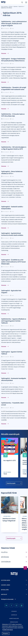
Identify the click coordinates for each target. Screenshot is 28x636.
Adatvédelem (14, 614)
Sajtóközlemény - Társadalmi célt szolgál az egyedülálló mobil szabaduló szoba (13, 88)
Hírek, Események (4, 6)
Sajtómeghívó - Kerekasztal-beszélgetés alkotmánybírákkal (13, 379)
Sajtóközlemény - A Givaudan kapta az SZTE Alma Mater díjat (13, 115)
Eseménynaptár (11, 483)
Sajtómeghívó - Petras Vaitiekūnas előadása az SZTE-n (11, 172)
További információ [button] (7, 629)
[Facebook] (11, 605)
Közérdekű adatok (14, 622)
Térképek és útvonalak (7, 599)
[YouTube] (21, 605)
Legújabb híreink (6, 516)
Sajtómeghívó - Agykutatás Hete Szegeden (11, 291)
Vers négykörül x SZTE (9, 460)
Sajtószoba (15, 6)
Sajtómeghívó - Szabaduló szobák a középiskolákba (12, 208)
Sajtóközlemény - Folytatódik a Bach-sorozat (12, 404)
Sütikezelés (14, 611)
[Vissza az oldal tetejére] (25, 568)
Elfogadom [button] (5, 633)
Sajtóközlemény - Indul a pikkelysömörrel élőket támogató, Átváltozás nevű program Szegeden (14, 23)
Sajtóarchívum (21, 6)
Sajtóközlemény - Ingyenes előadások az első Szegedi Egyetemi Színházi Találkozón (13, 321)
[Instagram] (16, 605)
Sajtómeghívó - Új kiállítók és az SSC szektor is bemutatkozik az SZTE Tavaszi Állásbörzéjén (13, 262)
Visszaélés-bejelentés (14, 618)
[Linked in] (6, 605)
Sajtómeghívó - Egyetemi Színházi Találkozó (11, 353)
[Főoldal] (3, 2)
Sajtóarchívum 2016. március (6, 7)
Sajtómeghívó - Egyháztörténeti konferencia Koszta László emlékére (12, 234)
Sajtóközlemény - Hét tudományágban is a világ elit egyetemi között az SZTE (13, 148)
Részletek (3, 53)
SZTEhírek (10, 6)
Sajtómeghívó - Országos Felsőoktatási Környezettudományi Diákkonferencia (13, 60)
